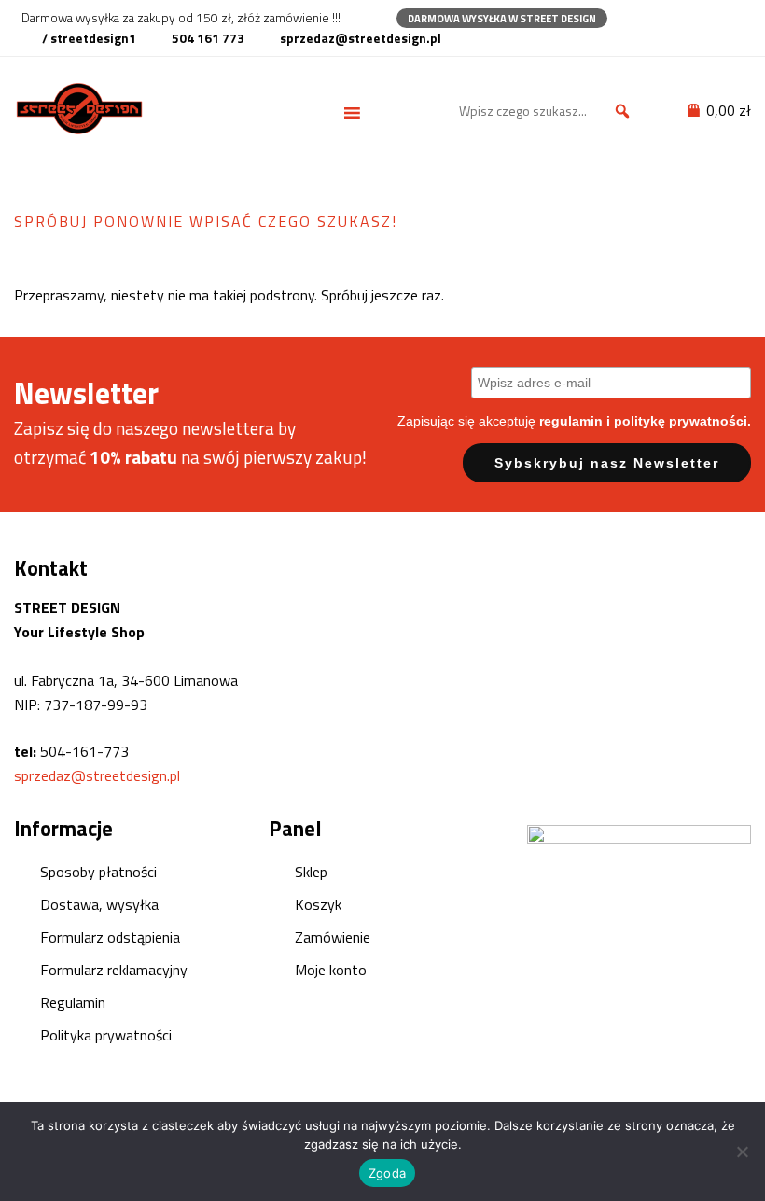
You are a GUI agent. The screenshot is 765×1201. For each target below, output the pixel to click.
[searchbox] (547, 111)
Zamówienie (332, 937)
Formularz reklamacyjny (114, 969)
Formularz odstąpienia (110, 937)
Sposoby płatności (98, 871)
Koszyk (318, 904)
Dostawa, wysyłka (99, 904)
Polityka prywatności (106, 1035)
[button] (622, 111)
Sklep (311, 871)
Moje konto (331, 969)
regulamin (571, 420)
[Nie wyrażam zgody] (741, 1151)
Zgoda (387, 1173)
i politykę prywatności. (678, 420)
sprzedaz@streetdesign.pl (97, 775)
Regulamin (72, 1002)
